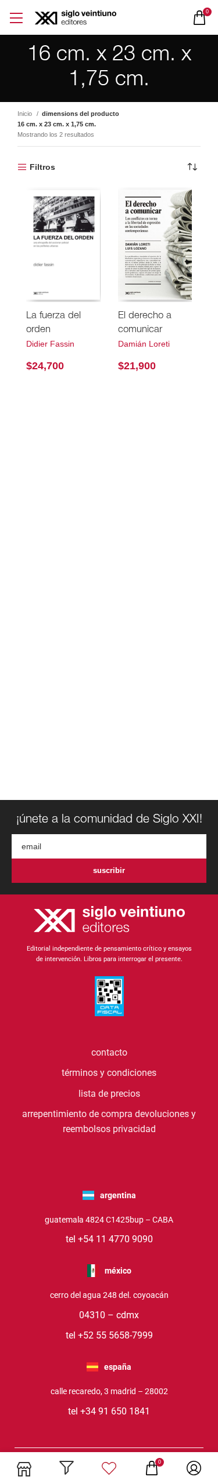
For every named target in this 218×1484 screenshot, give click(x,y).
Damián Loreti (144, 343)
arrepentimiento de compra (77, 1113)
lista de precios (109, 1093)
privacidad (134, 1128)
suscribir (109, 870)
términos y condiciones (109, 1072)
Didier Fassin (50, 343)
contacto (109, 1052)
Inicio (25, 113)
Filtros (42, 167)
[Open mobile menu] (16, 18)
